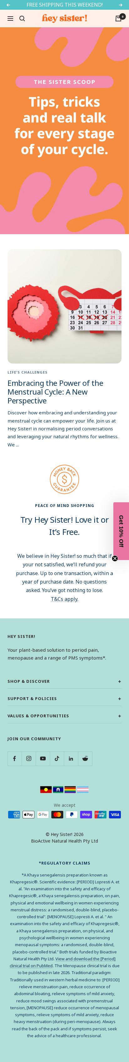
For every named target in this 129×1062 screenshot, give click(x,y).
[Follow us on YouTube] (43, 759)
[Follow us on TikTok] (57, 759)
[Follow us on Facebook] (15, 759)
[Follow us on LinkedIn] (71, 759)
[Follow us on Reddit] (85, 759)
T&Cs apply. (64, 599)
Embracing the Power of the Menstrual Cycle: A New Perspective (55, 392)
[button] (121, 531)
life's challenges (28, 372)
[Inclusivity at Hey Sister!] (64, 789)
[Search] (22, 18)
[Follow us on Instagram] (29, 759)
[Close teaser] (115, 558)
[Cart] (118, 18)
